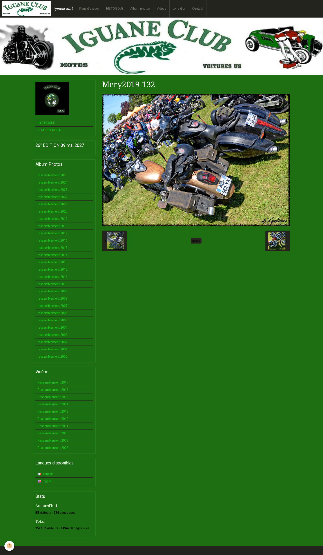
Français (47, 474)
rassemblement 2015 (52, 247)
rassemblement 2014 (52, 255)
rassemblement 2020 (52, 211)
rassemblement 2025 (52, 175)
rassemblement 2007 (52, 306)
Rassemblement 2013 (53, 411)
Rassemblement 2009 (53, 440)
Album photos (140, 8)
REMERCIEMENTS (50, 130)
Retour (196, 240)
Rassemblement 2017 (53, 382)
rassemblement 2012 (52, 269)
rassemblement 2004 (52, 327)
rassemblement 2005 (52, 320)
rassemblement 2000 (52, 356)
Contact (197, 8)
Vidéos (161, 8)
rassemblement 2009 (52, 291)
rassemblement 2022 (52, 197)
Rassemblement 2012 (53, 418)
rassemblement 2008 (52, 298)
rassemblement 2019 (52, 218)
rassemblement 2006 (52, 313)
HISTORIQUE (114, 8)
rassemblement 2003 (52, 335)
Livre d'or (179, 8)
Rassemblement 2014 (53, 404)
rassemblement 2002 (52, 342)
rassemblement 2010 (52, 284)
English (46, 481)
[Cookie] (9, 546)
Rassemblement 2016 (53, 389)
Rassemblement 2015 (53, 397)
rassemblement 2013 (52, 262)
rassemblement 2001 (52, 349)
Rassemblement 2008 (53, 447)
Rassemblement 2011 (53, 426)
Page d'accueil (89, 8)
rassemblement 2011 (52, 276)
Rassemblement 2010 (53, 433)
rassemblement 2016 (52, 240)
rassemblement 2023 (52, 189)
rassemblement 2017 (52, 233)
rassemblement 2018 (52, 226)
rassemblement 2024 (52, 182)
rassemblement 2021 (52, 204)
